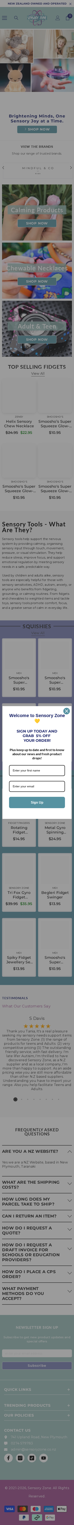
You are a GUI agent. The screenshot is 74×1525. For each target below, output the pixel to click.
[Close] (67, 711)
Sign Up (37, 802)
